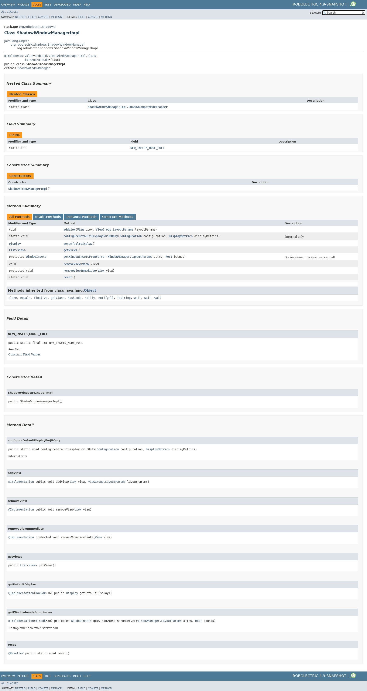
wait (137, 297)
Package (23, 4)
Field (31, 16)
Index (77, 4)
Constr (43, 16)
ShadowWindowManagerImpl (27, 188)
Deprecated (62, 4)
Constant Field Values (24, 354)
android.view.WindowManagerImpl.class (65, 55)
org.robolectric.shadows (37, 26)
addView (69, 229)
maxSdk (40, 593)
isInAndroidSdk (36, 60)
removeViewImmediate (80, 270)
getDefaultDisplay (78, 243)
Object (90, 290)
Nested (20, 16)
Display (15, 243)
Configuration (131, 236)
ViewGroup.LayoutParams (114, 229)
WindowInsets (36, 256)
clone (12, 297)
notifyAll (106, 297)
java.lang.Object (16, 41)
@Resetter (16, 653)
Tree (48, 4)
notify (90, 297)
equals (25, 297)
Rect (168, 256)
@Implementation (21, 481)
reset (68, 277)
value (29, 55)
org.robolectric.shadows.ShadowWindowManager (48, 44)
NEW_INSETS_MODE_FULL (147, 148)
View (80, 229)
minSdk (40, 620)
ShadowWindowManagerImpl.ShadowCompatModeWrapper (128, 107)
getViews (70, 250)
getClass (57, 297)
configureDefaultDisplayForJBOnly (91, 236)
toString (124, 297)
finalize (40, 297)
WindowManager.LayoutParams (130, 256)
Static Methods (48, 216)
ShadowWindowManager (34, 68)
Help (87, 4)
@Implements (13, 55)
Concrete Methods (117, 216)
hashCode (74, 297)
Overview (8, 4)
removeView (72, 264)
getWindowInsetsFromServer (85, 256)
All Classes (9, 11)
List (12, 250)
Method (56, 16)
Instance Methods (81, 216)
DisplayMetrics (181, 236)
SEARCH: (315, 12)
